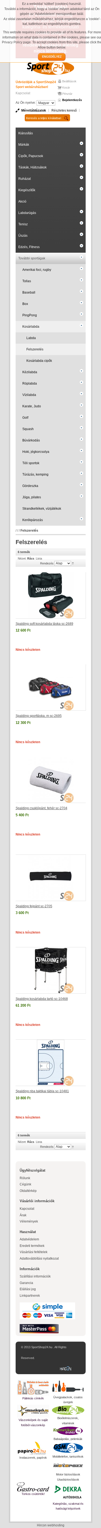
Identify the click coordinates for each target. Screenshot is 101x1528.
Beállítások (69, 81)
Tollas (26, 281)
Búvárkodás (31, 440)
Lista (39, 558)
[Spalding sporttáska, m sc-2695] (51, 687)
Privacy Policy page (16, 42)
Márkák (23, 145)
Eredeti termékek (32, 1246)
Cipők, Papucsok (30, 156)
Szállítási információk (35, 1276)
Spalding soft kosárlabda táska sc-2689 (44, 624)
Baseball (28, 292)
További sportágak (31, 258)
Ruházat (24, 179)
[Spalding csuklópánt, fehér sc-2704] (51, 780)
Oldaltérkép (28, 1191)
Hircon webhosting (50, 1525)
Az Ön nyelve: (26, 103)
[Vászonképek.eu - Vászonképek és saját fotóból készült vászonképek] (33, 1411)
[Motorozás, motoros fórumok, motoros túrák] (68, 1465)
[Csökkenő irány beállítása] (73, 563)
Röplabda (29, 383)
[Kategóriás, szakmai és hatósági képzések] (68, 1491)
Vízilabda (29, 395)
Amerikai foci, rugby (36, 270)
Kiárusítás (25, 133)
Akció (22, 201)
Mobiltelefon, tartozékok (68, 1456)
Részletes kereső (64, 110)
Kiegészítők (26, 190)
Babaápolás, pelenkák (68, 1439)
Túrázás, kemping (35, 474)
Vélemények (29, 1221)
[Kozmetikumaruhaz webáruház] (68, 1431)
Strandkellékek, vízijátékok (41, 509)
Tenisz (23, 224)
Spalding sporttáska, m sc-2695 (39, 716)
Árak (23, 1215)
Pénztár (67, 93)
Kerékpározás (32, 520)
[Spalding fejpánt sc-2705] (51, 877)
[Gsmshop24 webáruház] (68, 1448)
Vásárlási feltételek (33, 1252)
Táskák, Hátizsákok (32, 167)
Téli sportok (30, 463)
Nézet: (22, 558)
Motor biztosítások (68, 1474)
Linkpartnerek (30, 1296)
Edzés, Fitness (29, 247)
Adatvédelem (29, 1239)
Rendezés (47, 563)
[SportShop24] (51, 68)
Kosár (66, 87)
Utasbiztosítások (68, 1479)
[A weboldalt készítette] (66, 1369)
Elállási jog (28, 1289)
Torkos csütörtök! (33, 1494)
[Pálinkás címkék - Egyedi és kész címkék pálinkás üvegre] (33, 1387)
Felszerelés (34, 349)
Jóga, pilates (31, 497)
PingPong (29, 315)
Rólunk (25, 1178)
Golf (25, 418)
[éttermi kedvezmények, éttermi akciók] (33, 1486)
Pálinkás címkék (33, 1398)
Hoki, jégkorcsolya (35, 452)
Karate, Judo (31, 406)
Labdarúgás (27, 213)
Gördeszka (30, 486)
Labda (31, 338)
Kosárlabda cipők (39, 361)
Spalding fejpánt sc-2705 (34, 906)
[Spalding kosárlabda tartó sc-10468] (51, 970)
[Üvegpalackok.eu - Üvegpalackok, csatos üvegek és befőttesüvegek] (68, 1387)
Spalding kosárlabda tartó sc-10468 (42, 999)
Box (25, 304)
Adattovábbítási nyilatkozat (39, 1258)
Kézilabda (29, 372)
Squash (28, 429)
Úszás (22, 236)
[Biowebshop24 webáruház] (68, 1410)
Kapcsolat (23, 93)
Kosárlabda (30, 327)
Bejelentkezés (72, 100)
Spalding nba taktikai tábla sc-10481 (42, 1091)
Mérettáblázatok (33, 110)
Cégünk (25, 1184)
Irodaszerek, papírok (33, 1457)
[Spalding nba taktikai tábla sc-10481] (51, 1062)
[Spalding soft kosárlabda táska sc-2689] (51, 595)
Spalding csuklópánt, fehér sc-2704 (41, 808)
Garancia (26, 1283)
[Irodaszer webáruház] (33, 1448)
